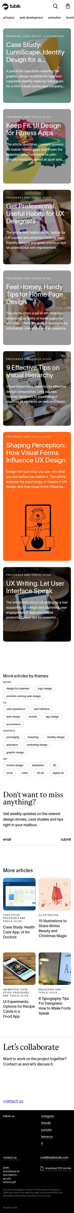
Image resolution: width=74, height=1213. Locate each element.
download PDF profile (58, 1168)
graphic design (15, 752)
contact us (13, 1101)
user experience (15, 708)
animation (12, 744)
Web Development (31, 17)
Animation (54, 17)
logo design (45, 688)
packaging (12, 737)
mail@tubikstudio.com (54, 1157)
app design (52, 716)
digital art (58, 772)
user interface (42, 708)
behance (47, 1136)
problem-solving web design (23, 696)
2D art (40, 772)
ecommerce (13, 724)
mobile (33, 716)
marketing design (37, 744)
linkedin (46, 1123)
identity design (56, 737)
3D (54, 765)
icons (9, 772)
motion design (14, 765)
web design (13, 716)
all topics (8, 17)
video (24, 772)
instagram (47, 1116)
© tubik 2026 (10, 1207)
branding (33, 737)
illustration (38, 765)
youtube (46, 1129)
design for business (17, 688)
